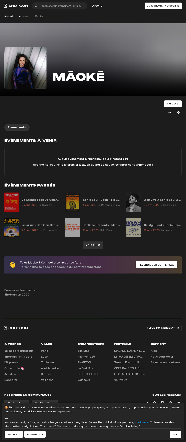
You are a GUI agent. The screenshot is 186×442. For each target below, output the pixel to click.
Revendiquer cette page (156, 264)
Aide (154, 351)
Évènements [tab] (17, 127)
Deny (175, 434)
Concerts (10, 380)
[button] (173, 103)
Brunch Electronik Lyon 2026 (135, 362)
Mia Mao (84, 351)
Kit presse (11, 362)
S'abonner (172, 103)
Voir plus (93, 245)
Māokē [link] (39, 16)
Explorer (98, 5)
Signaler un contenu (165, 362)
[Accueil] (16, 6)
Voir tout (47, 380)
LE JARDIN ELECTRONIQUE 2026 (136, 356)
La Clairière (85, 368)
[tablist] (93, 127)
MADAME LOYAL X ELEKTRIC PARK (137, 351)
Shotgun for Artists (18, 356)
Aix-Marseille (50, 368)
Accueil (8, 16)
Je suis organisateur (18, 351)
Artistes (24, 16)
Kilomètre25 (86, 356)
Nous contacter (162, 356)
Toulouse (47, 362)
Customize (33, 434)
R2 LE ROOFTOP (88, 374)
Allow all (14, 434)
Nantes (46, 374)
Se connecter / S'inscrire (163, 5)
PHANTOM (84, 362)
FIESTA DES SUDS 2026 (130, 374)
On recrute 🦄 (14, 368)
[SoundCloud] (169, 112)
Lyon (44, 356)
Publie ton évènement (161, 327)
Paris (44, 351)
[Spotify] (178, 112)
